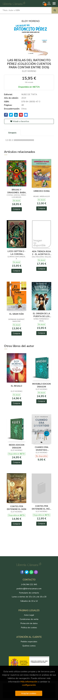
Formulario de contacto (29, 593)
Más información (29, 681)
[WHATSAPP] (31, 572)
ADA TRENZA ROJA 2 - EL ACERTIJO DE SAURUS (41, 252)
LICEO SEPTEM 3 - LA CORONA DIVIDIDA (16, 252)
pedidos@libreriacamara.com (29, 588)
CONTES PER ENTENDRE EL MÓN (16, 507)
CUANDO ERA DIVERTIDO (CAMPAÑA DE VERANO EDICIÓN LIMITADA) (41, 448)
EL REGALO (16, 386)
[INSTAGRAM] (36, 572)
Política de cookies (29, 627)
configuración (29, 685)
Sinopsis (12, 132)
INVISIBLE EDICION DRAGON (41, 385)
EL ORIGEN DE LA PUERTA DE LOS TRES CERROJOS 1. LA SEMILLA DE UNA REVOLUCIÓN (41, 315)
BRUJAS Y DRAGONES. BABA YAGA (16, 191)
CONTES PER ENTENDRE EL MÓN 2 (41, 507)
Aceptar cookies (28, 693)
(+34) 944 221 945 (29, 584)
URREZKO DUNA (41, 191)
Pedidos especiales (29, 641)
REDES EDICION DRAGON (16, 446)
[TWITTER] (27, 572)
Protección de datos (29, 623)
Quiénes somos (29, 645)
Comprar (16, 209)
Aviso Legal (29, 615)
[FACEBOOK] (22, 572)
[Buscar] (55, 10)
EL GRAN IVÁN (16, 314)
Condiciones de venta (29, 619)
